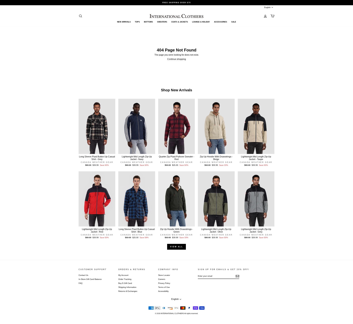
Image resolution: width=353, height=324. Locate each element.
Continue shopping (176, 59)
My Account (123, 275)
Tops (137, 22)
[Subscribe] (237, 276)
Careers (161, 279)
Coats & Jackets (179, 22)
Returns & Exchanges (127, 291)
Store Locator (164, 275)
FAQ (80, 283)
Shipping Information (127, 287)
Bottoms (148, 22)
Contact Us (83, 275)
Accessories (220, 22)
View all (176, 247)
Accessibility (163, 291)
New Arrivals (124, 22)
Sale (233, 22)
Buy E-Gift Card (125, 283)
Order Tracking (124, 279)
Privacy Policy (164, 283)
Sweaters (162, 22)
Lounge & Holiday (201, 22)
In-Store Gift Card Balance (90, 279)
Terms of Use (164, 287)
